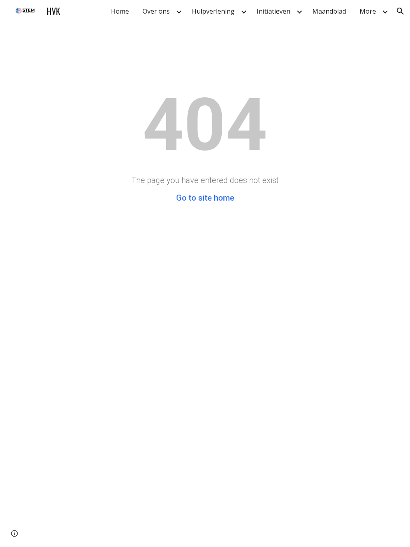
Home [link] (120, 11)
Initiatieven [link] (273, 11)
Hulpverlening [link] (213, 11)
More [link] (368, 11)
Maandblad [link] (329, 11)
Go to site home (205, 198)
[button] (400, 11)
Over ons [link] (156, 11)
